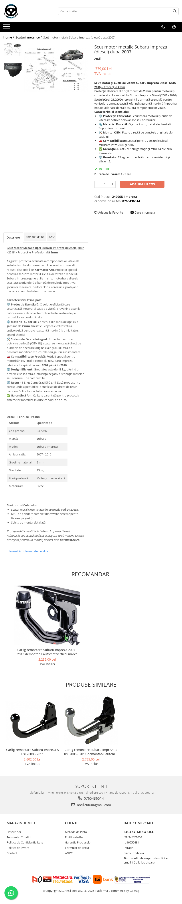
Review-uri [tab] (35, 237)
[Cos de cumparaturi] (174, 26)
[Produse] (7, 27)
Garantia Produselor (78, 842)
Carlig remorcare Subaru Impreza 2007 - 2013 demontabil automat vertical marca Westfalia (47, 652)
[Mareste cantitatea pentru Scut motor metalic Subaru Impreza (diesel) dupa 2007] (112, 184)
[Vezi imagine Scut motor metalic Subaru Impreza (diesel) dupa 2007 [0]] (13, 49)
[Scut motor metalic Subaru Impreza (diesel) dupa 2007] (56, 70)
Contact (12, 853)
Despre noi (14, 832)
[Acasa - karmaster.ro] (25, 11)
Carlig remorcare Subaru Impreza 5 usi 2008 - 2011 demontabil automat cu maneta (91, 752)
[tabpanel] (56, 70)
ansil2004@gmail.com (93, 805)
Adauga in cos (142, 184)
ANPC (69, 853)
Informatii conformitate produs (27, 551)
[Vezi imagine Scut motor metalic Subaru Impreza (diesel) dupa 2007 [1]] (13, 70)
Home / (9, 37)
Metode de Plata (76, 832)
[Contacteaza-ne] (163, 26)
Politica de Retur (76, 837)
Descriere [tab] (13, 237)
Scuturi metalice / (29, 37)
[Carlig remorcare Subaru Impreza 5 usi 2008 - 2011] (32, 720)
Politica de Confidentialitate (25, 842)
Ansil (97, 59)
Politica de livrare (18, 848)
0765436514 (93, 798)
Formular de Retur (77, 848)
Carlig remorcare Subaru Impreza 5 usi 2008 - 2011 (32, 752)
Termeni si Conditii (19, 837)
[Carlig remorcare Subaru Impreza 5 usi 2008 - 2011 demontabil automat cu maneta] (91, 720)
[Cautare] (175, 11)
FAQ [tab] (52, 237)
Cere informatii (144, 212)
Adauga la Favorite (110, 212)
